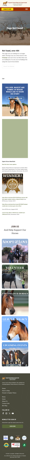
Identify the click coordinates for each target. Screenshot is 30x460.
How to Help (6, 390)
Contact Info (5, 403)
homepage (4, 57)
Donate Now (7, 9)
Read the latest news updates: (9, 164)
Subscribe (13, 426)
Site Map (4, 405)
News (4, 397)
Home (4, 388)
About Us (5, 401)
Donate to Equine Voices (9, 393)
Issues (4, 399)
